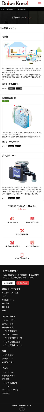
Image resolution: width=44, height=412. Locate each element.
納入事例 (5, 379)
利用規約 (5, 393)
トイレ (5, 296)
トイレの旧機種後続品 (11, 341)
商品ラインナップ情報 (11, 288)
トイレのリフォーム (10, 334)
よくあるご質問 (8, 320)
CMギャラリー (8, 362)
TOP (22, 409)
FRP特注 (5, 307)
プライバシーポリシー (11, 389)
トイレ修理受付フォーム (12, 345)
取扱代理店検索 (8, 375)
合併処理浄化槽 (9, 99)
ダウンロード (7, 358)
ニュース (5, 386)
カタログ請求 (8, 283)
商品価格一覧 (7, 327)
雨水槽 (5, 37)
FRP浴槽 (5, 303)
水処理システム (8, 299)
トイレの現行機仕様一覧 (12, 338)
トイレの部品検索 (9, 382)
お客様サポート (8, 316)
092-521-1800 (11, 277)
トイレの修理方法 (9, 331)
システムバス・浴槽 (10, 292)
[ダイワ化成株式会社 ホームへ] (15, 3)
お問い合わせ (23, 283)
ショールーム (7, 372)
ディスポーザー (9, 156)
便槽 (4, 310)
